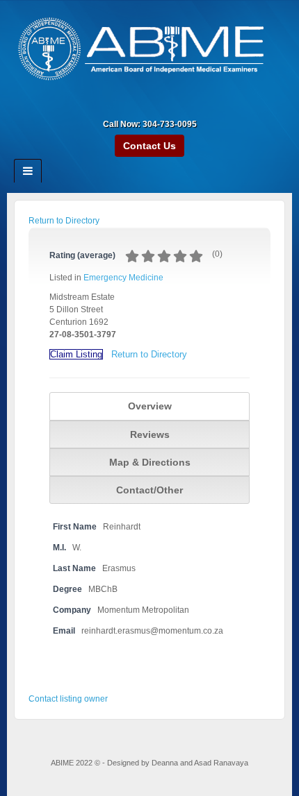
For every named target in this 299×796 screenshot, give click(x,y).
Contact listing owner (68, 699)
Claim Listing (76, 354)
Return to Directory (64, 221)
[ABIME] (149, 51)
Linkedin (159, 104)
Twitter (177, 104)
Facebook (140, 104)
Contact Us (149, 145)
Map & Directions (150, 462)
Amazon (121, 104)
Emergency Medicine (123, 277)
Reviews (150, 434)
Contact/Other (149, 490)
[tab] (149, 406)
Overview (150, 406)
